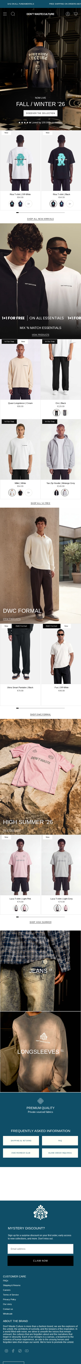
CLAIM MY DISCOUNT (54, 716)
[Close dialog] (2, 2)
